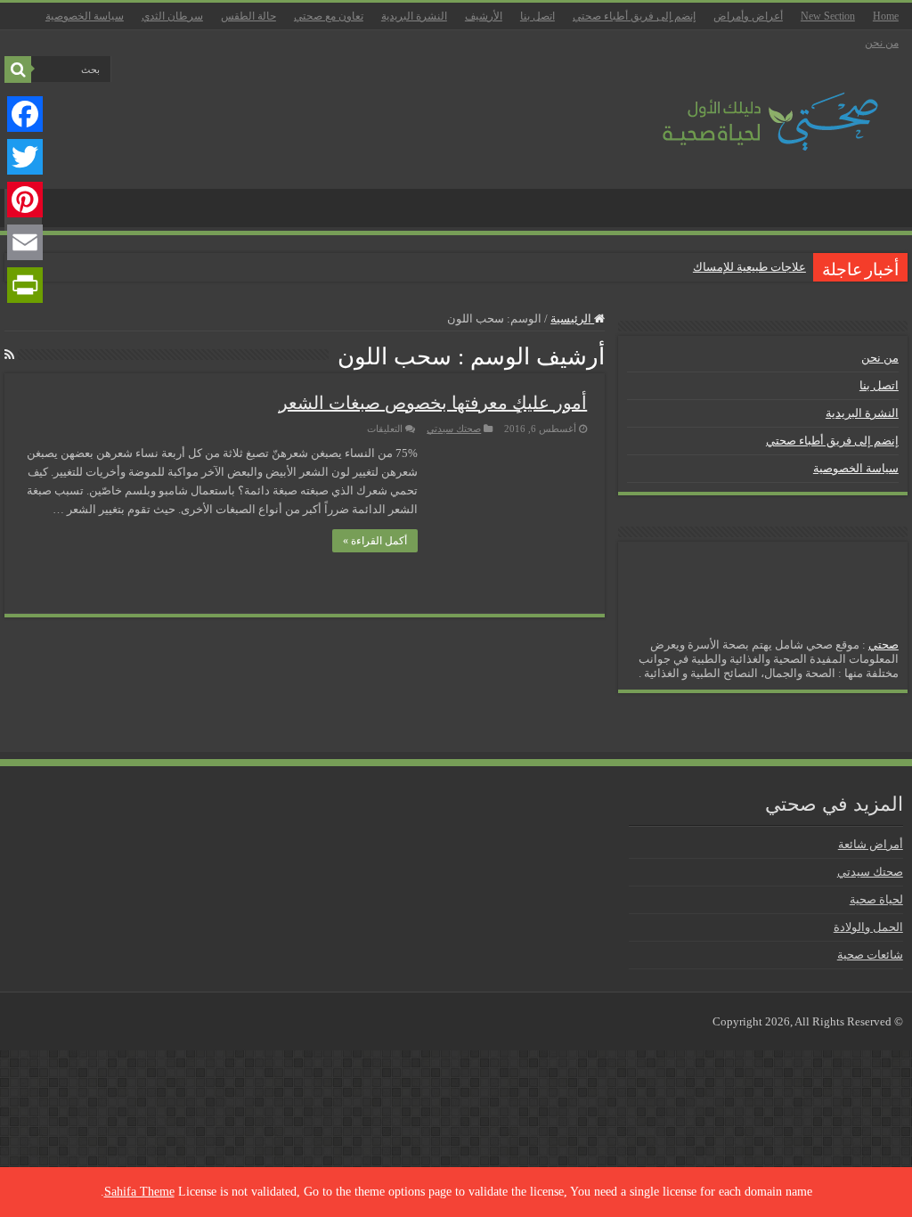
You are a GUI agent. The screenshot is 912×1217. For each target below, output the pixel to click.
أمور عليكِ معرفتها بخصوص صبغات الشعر (433, 402)
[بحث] (17, 69)
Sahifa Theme (139, 1191)
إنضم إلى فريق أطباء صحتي (634, 16)
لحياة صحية (876, 899)
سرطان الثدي (172, 16)
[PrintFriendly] (25, 285)
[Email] (25, 242)
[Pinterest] (25, 199)
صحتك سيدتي (454, 428)
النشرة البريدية (414, 16)
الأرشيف (483, 16)
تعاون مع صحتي (328, 16)
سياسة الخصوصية (84, 16)
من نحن (882, 43)
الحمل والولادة (868, 927)
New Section (828, 16)
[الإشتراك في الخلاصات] (9, 355)
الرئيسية (572, 318)
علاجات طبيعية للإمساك (749, 267)
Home (886, 16)
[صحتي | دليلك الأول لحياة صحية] (750, 109)
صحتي (883, 644)
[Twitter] (25, 156)
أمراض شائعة (870, 844)
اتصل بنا (537, 16)
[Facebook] (25, 114)
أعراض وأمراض (748, 16)
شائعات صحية (870, 954)
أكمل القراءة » (375, 541)
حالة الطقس (248, 16)
